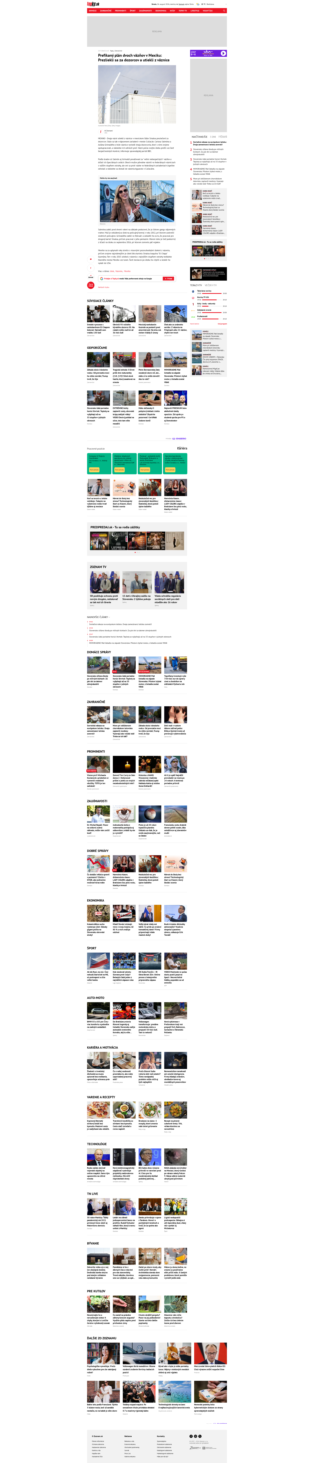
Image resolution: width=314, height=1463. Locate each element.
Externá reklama (129, 1444)
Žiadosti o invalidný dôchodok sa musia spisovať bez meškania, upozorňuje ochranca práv (98, 1075)
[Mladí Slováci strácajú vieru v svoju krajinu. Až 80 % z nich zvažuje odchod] (124, 913)
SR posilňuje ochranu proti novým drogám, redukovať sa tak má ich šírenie (104, 599)
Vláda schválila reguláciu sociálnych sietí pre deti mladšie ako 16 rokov (168, 599)
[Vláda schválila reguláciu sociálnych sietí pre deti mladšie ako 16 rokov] (169, 582)
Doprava (166, 1035)
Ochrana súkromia (98, 1444)
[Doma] (193, 311)
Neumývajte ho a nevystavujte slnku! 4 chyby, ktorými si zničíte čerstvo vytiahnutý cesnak (98, 1319)
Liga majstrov (117, 983)
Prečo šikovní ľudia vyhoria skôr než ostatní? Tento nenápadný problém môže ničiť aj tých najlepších (150, 1076)
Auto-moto (95, 998)
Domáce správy (99, 652)
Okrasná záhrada (144, 1326)
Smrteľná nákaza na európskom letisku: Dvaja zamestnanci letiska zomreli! (120, 624)
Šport (133, 10)
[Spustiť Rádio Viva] (208, 51)
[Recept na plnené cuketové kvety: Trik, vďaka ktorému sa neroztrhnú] (175, 1110)
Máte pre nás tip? (162, 1457)
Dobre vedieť (91, 509)
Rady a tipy (142, 1129)
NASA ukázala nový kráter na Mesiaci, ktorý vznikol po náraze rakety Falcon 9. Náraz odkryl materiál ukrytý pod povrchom (175, 1173)
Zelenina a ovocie (118, 1326)
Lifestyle (195, 10)
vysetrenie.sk (91, 836)
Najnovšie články (97, 617)
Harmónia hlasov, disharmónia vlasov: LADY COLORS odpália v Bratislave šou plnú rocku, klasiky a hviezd (175, 504)
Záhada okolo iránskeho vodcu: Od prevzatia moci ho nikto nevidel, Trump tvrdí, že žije (150, 729)
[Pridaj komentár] (90, 259)
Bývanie (93, 1243)
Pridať (169, 278)
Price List (127, 1453)
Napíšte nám (96, 1453)
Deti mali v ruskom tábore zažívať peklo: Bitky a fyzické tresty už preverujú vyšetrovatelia (175, 729)
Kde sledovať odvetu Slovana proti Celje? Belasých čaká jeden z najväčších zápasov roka (123, 976)
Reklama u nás (129, 1441)
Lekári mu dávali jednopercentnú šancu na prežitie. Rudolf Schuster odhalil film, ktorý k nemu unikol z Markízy (124, 1223)
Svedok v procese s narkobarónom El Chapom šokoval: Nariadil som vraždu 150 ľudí (98, 328)
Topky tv (183, 10)
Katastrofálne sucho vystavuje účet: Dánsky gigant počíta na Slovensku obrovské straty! (97, 929)
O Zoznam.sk (97, 1436)
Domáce (92, 10)
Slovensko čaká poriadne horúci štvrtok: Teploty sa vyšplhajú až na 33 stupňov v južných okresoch (130, 636)
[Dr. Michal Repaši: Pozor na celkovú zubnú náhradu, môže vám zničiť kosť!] (98, 814)
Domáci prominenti (93, 789)
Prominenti (120, 10)
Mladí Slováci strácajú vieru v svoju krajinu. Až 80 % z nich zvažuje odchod (123, 928)
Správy (92, 605)
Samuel (181, 4)
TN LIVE (92, 1194)
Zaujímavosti (145, 10)
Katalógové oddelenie (164, 1450)
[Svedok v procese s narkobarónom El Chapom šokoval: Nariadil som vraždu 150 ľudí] (98, 313)
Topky (112, 51)
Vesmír (166, 1182)
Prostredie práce (118, 1082)
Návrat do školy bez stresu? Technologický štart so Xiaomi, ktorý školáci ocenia (122, 502)
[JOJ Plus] (193, 317)
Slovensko (142, 983)
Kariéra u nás (96, 1450)
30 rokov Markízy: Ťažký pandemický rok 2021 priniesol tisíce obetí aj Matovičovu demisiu (97, 1221)
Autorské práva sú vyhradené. (199, 1443)
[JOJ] (193, 298)
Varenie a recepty (101, 1097)
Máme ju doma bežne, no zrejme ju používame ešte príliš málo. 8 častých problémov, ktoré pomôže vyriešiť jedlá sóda (175, 1272)
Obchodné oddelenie (164, 1447)
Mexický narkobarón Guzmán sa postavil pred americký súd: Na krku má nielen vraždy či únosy (150, 328)
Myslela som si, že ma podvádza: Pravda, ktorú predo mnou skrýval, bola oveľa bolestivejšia (214, 274)
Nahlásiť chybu (103, 287)
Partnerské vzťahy (209, 270)
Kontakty (161, 1436)
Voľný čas (207, 10)
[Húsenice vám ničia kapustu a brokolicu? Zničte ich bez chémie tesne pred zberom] (175, 1304)
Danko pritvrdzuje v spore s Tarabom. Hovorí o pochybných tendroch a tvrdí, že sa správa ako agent (150, 1223)
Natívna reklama (129, 1457)
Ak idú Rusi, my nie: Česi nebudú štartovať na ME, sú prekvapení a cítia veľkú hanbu (97, 976)
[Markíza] (193, 291)
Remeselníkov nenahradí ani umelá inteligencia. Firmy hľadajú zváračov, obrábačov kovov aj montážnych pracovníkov (175, 1076)
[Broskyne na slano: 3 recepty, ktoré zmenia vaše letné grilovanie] (150, 1110)
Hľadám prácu (168, 1085)
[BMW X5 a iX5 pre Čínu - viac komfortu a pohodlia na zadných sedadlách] (98, 1010)
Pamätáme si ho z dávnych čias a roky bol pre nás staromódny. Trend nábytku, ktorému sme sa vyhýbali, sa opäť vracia (123, 1272)
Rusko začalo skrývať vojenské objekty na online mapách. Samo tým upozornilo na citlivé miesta (98, 1173)
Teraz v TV (196, 285)
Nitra (165, 687)
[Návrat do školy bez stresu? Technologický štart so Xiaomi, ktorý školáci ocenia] (175, 863)
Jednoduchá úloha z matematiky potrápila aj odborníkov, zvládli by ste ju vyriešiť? (124, 829)
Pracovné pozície (96, 448)
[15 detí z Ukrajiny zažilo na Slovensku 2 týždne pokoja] (137, 582)
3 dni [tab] (213, 136)
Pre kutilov (96, 1291)
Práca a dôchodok (92, 1082)
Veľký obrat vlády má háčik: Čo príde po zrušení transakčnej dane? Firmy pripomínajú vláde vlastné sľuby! (150, 929)
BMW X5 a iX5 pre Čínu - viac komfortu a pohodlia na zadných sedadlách (98, 1024)
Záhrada (89, 1326)
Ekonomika (161, 10)
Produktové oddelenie (164, 1444)
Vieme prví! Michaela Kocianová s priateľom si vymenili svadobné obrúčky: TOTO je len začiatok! (98, 780)
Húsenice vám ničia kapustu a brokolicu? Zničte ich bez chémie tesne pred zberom (173, 1319)
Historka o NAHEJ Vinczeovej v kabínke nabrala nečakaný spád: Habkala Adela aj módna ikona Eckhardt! (149, 780)
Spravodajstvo (161, 1441)
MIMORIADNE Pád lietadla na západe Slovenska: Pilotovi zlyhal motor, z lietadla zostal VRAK (128, 643)
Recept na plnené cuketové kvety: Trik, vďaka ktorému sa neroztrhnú (173, 1125)
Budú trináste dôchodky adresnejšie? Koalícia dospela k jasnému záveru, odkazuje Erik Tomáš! (174, 929)
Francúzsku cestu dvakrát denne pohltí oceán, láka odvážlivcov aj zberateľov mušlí (175, 829)
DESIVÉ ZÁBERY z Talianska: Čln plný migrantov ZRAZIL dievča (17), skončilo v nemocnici (213, 359)
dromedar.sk (168, 836)
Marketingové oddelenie (165, 1453)
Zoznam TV (98, 567)
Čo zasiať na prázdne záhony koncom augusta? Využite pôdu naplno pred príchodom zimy (124, 1319)
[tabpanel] (208, 163)
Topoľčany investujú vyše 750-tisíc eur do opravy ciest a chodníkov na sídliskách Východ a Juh (175, 680)
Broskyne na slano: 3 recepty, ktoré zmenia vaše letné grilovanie (148, 1124)
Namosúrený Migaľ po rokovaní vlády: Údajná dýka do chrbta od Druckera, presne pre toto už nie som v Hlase (214, 371)
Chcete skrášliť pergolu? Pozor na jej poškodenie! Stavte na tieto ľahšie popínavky (149, 1319)
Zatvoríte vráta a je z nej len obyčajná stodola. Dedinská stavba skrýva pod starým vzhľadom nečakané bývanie (97, 1272)
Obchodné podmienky (131, 1447)
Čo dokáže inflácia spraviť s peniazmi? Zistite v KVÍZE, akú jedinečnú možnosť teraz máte (98, 878)
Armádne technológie (93, 1182)
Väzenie (118, 271)
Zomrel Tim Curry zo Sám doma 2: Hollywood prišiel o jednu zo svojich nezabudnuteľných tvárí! (124, 779)
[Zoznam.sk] (196, 1449)
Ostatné (89, 983)
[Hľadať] (224, 10)
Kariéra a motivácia (102, 1047)
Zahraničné (105, 10)
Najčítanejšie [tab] (200, 136)
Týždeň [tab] (222, 136)
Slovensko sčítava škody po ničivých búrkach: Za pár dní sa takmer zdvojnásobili (123, 630)
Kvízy (172, 10)
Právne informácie (98, 1441)
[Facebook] (191, 1436)
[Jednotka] (193, 304)
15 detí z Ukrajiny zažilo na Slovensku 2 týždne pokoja (136, 597)
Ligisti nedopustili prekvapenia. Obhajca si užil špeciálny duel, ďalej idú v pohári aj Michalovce (175, 1223)
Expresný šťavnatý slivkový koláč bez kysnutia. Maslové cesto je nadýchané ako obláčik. (98, 1125)
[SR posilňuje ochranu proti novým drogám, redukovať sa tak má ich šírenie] (104, 582)
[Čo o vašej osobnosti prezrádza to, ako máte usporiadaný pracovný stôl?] (124, 1060)
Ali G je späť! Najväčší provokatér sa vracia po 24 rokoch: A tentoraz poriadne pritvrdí (174, 779)
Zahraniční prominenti (120, 786)
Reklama (128, 1436)
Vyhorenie (142, 1085)
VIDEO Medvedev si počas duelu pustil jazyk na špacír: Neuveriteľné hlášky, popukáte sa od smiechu (175, 977)
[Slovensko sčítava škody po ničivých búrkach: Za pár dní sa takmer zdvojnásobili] (98, 665)
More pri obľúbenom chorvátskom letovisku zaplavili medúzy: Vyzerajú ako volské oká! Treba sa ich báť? (123, 731)
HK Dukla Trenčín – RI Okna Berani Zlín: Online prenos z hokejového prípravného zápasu (149, 976)
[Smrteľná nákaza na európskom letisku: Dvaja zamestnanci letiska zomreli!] (98, 714)
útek (112, 271)
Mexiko (127, 271)
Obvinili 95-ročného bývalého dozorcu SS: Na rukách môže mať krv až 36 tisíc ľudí (124, 328)
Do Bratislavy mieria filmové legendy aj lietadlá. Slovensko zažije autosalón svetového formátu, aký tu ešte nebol (124, 1027)
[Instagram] (195, 1436)
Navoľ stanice (194, 324)
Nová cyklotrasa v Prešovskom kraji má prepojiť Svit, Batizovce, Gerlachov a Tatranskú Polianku (174, 1027)
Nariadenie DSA (97, 1457)
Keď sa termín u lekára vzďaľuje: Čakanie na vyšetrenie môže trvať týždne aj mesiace (97, 502)
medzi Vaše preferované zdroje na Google (128, 278)
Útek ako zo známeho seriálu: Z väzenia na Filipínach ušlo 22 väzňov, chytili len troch (175, 328)
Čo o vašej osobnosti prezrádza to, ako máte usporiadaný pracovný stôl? (123, 1075)
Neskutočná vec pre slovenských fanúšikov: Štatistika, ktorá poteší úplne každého (149, 502)
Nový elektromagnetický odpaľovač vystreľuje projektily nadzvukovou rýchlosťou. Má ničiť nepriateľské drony (123, 1173)
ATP (165, 986)
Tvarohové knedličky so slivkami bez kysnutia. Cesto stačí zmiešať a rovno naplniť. (123, 1125)
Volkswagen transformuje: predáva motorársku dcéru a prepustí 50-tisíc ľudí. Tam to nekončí (148, 1027)
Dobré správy (97, 851)
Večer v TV (211, 285)
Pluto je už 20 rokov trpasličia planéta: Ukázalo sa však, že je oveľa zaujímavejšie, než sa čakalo (149, 830)
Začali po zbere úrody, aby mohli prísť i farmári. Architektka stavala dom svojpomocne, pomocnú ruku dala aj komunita (150, 1272)
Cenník (126, 1450)
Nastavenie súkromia (99, 1447)
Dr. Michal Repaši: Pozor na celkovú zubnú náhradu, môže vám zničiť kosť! (98, 829)
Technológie (97, 1144)
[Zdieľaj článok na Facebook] (90, 268)
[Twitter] (200, 1436)
